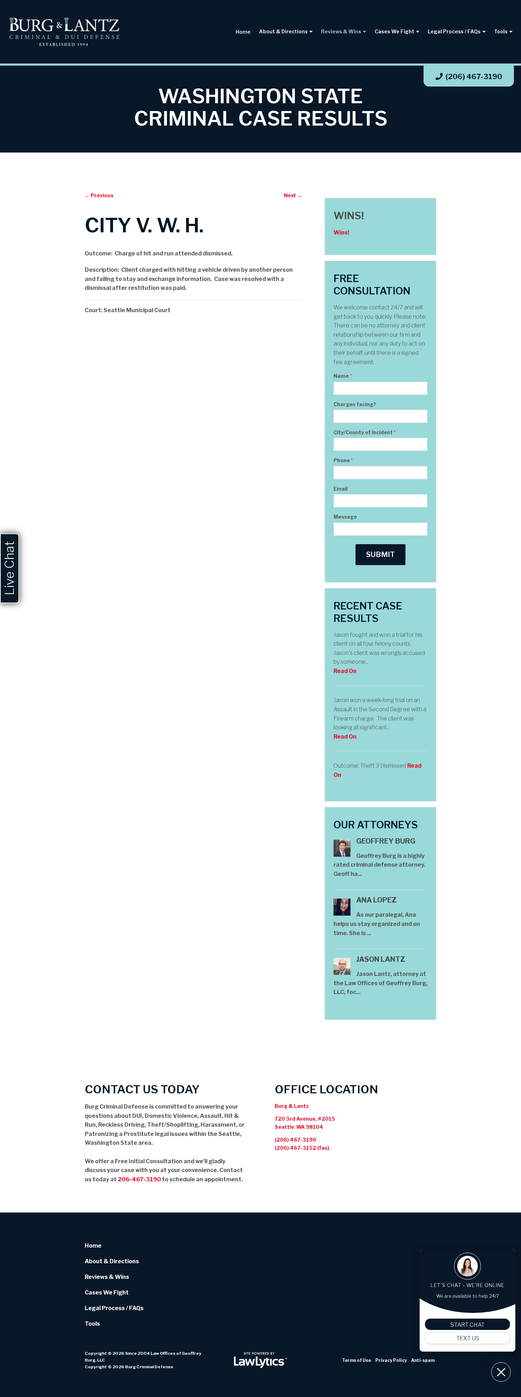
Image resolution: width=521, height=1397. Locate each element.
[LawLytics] (260, 1360)
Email (341, 489)
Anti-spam (423, 1360)
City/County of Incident (365, 432)
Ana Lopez (376, 900)
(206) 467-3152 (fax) (302, 1148)
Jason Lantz (380, 959)
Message (345, 517)
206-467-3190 (139, 1179)
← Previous (99, 195)
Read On (345, 671)
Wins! (349, 216)
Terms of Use (356, 1360)
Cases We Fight (394, 31)
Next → (293, 195)
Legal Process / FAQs (454, 31)
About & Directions (283, 31)
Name (343, 376)
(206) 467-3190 (474, 76)
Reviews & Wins (341, 31)
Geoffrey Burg (385, 841)
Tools (501, 31)
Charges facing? (355, 404)
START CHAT (467, 1324)
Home (243, 32)
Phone (343, 460)
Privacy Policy (391, 1360)
